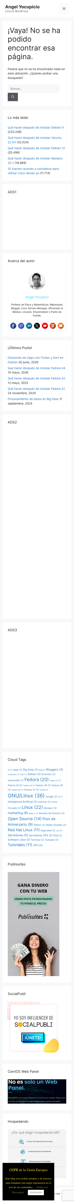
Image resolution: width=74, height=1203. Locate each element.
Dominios (48, 774)
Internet (44, 801)
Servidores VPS (40, 835)
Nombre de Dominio (52, 813)
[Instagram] (21, 326)
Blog (42, 770)
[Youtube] (45, 326)
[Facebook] (13, 326)
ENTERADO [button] (36, 1192)
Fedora (36, 779)
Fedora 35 (43, 785)
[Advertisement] (33, 221)
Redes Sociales (56, 824)
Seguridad (48, 830)
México (33, 813)
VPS (38, 845)
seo (59, 831)
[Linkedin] (29, 326)
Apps (17, 769)
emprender (16, 780)
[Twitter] (37, 326)
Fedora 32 (55, 780)
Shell (57, 835)
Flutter (44, 790)
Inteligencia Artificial (22, 801)
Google (51, 796)
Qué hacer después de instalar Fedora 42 (36, 378)
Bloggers (54, 769)
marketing (18, 813)
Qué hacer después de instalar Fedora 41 (36, 388)
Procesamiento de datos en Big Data (33, 399)
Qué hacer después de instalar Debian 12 (36, 148)
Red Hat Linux (24, 830)
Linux (32, 807)
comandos (13, 774)
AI (10, 770)
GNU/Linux (26, 796)
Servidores (18, 835)
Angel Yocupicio (22, 6)
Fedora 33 (15, 785)
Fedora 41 (31, 789)
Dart (23, 774)
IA (60, 797)
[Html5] (53, 326)
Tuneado (51, 839)
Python (39, 824)
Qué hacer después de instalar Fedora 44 (36, 368)
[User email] (61, 326)
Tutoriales (20, 845)
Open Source (25, 818)
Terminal (37, 839)
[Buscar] (13, 97)
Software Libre (19, 839)
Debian (34, 774)
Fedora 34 (29, 785)
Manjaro (50, 808)
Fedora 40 (17, 790)
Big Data (30, 769)
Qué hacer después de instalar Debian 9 (36, 127)
